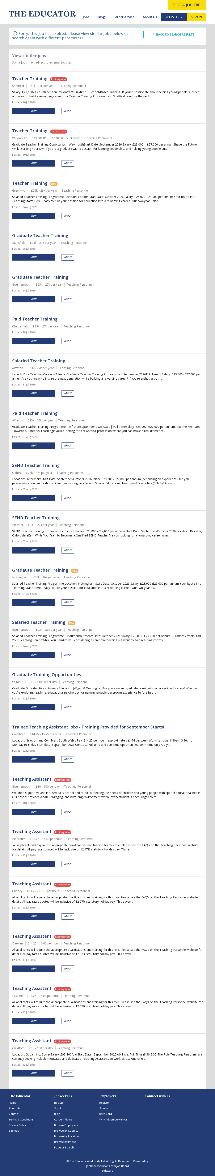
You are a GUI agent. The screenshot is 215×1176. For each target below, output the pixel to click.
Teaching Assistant (31, 779)
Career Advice (123, 17)
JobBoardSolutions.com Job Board (107, 1166)
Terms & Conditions (21, 1119)
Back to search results (175, 34)
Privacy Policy (17, 1125)
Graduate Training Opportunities (46, 674)
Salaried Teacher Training (38, 361)
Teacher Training (29, 78)
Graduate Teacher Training (40, 235)
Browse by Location (66, 1136)
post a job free (187, 4)
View (34, 111)
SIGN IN (196, 17)
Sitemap (14, 1130)
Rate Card (105, 1114)
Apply (68, 111)
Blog (101, 17)
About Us (150, 17)
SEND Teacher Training (36, 465)
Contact (13, 1114)
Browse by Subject (66, 1130)
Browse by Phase (65, 1142)
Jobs (86, 17)
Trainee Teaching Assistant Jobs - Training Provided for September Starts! (88, 727)
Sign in (58, 1108)
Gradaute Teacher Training (40, 570)
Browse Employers (66, 1125)
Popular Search (64, 1147)
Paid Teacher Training (35, 319)
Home (12, 1102)
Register (59, 1102)
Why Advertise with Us (113, 1119)
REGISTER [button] (172, 17)
